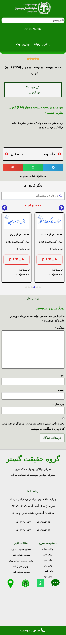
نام (62, 375)
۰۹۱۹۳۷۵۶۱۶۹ (42, 530)
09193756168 (33, 29)
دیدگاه (59, 327)
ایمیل (61, 389)
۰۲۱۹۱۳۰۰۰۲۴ (23, 530)
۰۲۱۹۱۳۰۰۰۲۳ (23, 522)
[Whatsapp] (40, 583)
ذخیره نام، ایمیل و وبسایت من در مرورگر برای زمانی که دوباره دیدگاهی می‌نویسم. (33, 426)
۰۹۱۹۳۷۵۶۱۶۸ (42, 522)
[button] (33, 89)
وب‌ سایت (58, 404)
